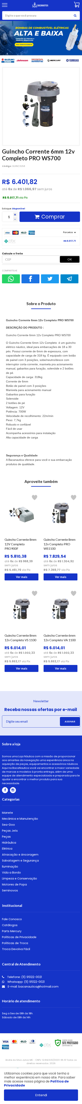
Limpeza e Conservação (19, 878)
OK (69, 259)
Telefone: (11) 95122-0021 (24, 977)
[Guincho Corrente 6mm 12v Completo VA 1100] (60, 630)
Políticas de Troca (15, 943)
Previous (5, 43)
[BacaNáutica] (40, 5)
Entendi (41, 1095)
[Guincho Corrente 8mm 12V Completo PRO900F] (21, 536)
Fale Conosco (12, 919)
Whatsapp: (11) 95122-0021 (26, 982)
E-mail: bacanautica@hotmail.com (33, 987)
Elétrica (7, 849)
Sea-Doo (8, 825)
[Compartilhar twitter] (50, 278)
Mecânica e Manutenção (20, 819)
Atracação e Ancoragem (20, 855)
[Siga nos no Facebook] (5, 790)
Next (77, 42)
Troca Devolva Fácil (16, 949)
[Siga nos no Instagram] (13, 790)
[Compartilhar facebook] (30, 278)
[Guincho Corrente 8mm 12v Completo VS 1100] (21, 630)
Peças (6, 837)
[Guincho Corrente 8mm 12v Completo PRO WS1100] (60, 536)
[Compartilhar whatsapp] (11, 278)
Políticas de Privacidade (19, 937)
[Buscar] (75, 15)
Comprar (53, 216)
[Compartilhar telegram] (69, 278)
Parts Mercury (11, 931)
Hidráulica (9, 843)
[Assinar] (70, 721)
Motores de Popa (14, 884)
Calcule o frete (12, 253)
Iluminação (10, 867)
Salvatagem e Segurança (20, 861)
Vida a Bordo (11, 873)
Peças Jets (10, 831)
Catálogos (10, 925)
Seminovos (10, 890)
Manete (7, 813)
